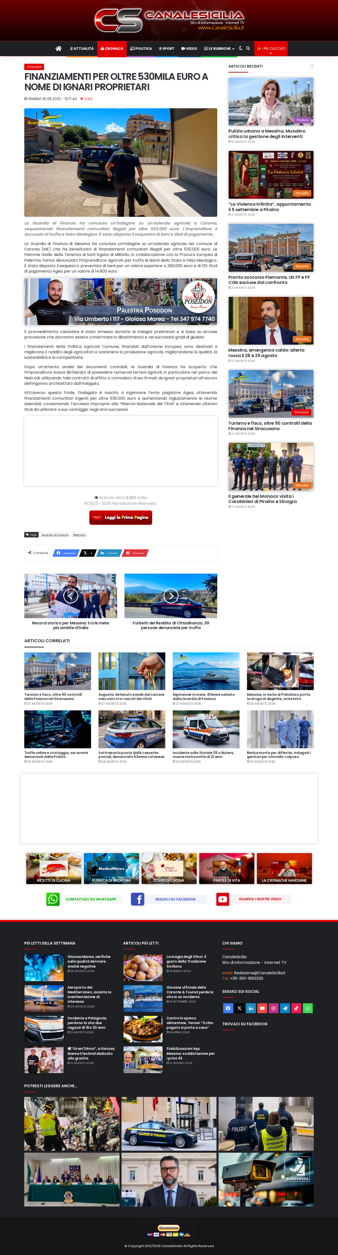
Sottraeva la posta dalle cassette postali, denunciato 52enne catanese (131, 754)
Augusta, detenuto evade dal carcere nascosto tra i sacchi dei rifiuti (131, 696)
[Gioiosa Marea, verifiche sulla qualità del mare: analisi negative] (44, 967)
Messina (79, 535)
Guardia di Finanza (55, 535)
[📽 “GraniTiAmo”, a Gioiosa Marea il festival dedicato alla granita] (44, 1059)
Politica (143, 48)
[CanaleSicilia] (169, 20)
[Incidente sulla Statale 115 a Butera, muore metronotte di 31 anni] (206, 729)
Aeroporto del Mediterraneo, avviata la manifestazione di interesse (89, 994)
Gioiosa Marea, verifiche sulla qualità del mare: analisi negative (89, 961)
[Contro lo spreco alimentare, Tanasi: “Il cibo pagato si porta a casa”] (143, 1029)
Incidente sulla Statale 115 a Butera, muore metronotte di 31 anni (203, 754)
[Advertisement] (120, 451)
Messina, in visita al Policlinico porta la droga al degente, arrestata (278, 696)
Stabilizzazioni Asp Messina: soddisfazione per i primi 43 (191, 1053)
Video (191, 48)
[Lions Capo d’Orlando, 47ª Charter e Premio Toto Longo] (72, 1179)
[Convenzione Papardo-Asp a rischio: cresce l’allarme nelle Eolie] (169, 1179)
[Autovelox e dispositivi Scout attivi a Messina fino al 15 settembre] (266, 1179)
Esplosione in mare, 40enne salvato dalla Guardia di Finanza (204, 696)
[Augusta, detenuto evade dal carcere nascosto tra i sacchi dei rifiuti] (131, 671)
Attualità (83, 48)
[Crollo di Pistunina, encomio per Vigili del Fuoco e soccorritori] (72, 1124)
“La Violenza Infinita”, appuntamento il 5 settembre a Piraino (269, 207)
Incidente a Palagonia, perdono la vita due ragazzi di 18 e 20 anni (87, 1023)
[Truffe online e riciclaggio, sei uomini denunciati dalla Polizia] (57, 729)
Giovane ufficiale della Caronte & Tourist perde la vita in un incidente (190, 992)
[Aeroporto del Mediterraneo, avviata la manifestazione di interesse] (44, 998)
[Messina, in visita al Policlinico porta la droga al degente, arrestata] (280, 671)
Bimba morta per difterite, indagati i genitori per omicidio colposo (279, 754)
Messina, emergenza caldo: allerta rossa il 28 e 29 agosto (266, 353)
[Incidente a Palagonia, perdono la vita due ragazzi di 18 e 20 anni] (44, 1029)
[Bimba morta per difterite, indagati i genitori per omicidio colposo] (280, 729)
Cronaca (113, 48)
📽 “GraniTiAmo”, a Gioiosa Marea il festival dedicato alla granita (91, 1053)
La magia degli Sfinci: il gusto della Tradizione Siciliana (186, 961)
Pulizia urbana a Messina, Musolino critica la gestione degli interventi (267, 133)
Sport (168, 48)
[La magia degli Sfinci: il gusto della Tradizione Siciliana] (143, 967)
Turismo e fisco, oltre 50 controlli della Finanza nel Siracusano (270, 426)
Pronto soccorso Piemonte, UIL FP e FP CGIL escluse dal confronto (269, 280)
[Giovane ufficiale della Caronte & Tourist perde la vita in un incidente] (143, 998)
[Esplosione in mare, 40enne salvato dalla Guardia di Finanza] (206, 671)
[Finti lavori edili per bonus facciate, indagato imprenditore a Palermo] (169, 1124)
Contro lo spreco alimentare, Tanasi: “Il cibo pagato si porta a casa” (190, 1023)
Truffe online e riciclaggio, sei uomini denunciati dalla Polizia (56, 754)
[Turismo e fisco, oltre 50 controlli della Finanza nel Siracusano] (57, 671)
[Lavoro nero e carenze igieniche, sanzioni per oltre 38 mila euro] (266, 1124)
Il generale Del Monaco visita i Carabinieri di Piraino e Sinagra (262, 499)
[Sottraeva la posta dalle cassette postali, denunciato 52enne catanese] (131, 729)
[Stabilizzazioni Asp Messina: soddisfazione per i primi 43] (143, 1059)
